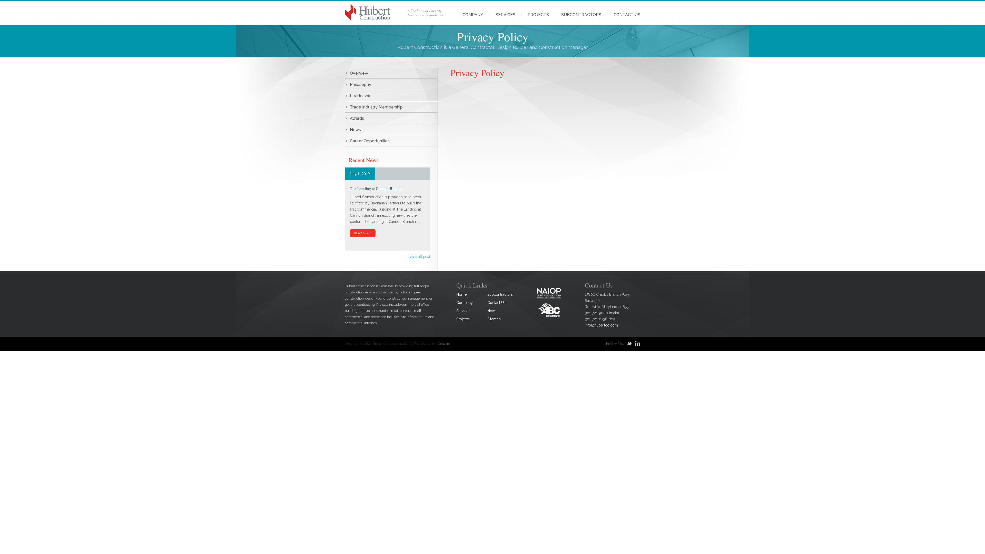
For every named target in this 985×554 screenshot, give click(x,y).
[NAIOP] (549, 293)
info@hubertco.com (601, 325)
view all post (419, 256)
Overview (359, 73)
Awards (357, 118)
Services (505, 14)
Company (472, 14)
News (355, 129)
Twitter (629, 343)
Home (461, 294)
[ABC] (549, 310)
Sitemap (494, 319)
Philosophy (360, 84)
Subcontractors (581, 14)
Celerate (444, 343)
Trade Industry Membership (376, 107)
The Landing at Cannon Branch (375, 188)
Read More (362, 233)
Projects (538, 14)
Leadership (360, 95)
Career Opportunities (370, 140)
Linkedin (637, 343)
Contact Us (627, 14)
